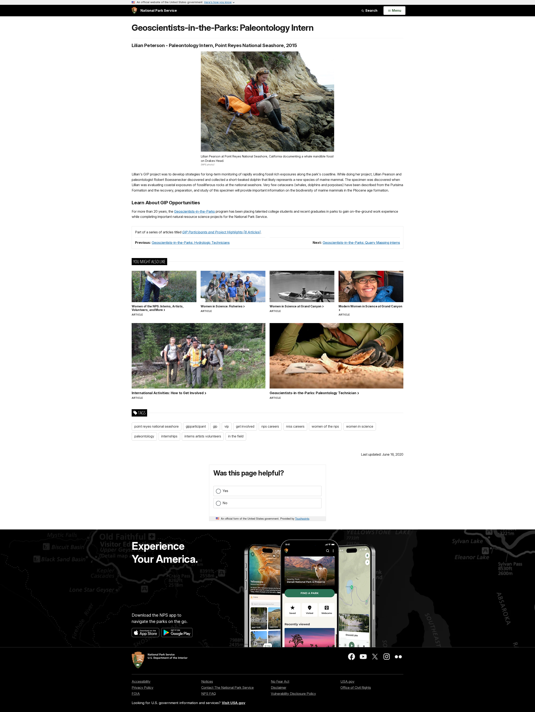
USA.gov (347, 681)
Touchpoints (302, 518)
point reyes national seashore (156, 426)
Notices (207, 681)
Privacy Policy (142, 687)
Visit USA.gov (233, 703)
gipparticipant (196, 426)
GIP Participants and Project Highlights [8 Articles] (221, 232)
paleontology (144, 436)
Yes (225, 491)
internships (169, 436)
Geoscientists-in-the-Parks (194, 211)
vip (226, 426)
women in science (359, 426)
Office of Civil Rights (355, 687)
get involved (245, 426)
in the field (235, 436)
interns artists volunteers (203, 436)
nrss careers (295, 426)
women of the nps (325, 426)
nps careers (270, 426)
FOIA (136, 694)
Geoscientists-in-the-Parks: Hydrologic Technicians (191, 242)
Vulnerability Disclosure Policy (293, 694)
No (225, 503)
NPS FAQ (208, 694)
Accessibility (141, 681)
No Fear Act (280, 681)
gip (215, 426)
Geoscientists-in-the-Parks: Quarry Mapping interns (361, 242)
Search (370, 10)
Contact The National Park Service (227, 687)
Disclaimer (278, 687)
